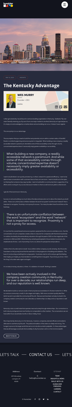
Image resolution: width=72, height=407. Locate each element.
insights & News (57, 379)
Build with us (57, 381)
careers (57, 389)
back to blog (11, 336)
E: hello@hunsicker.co (37, 377)
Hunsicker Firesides (57, 385)
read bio (20, 104)
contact (57, 392)
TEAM (57, 376)
